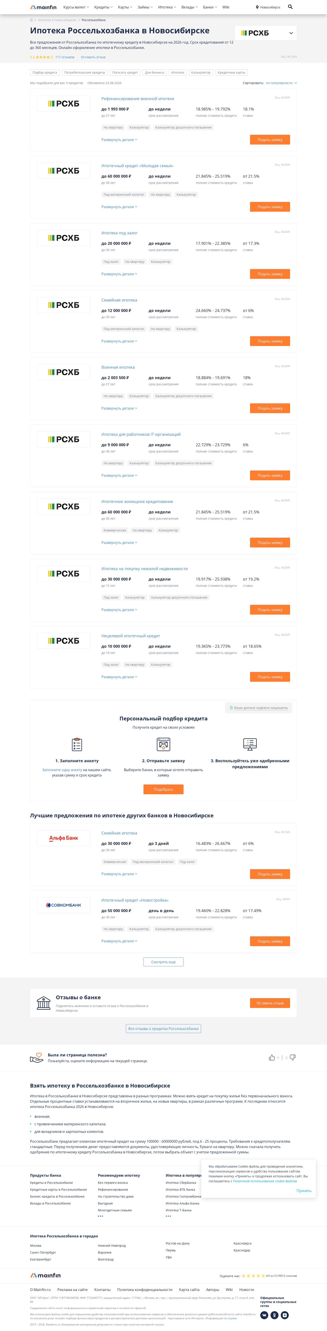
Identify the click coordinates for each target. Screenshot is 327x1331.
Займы (143, 7)
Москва (35, 1245)
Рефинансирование (113, 1189)
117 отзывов (64, 57)
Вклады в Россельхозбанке (50, 1203)
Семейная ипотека (119, 300)
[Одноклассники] (274, 1315)
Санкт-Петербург (43, 1252)
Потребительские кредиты (84, 72)
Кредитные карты (231, 72)
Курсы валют (74, 7)
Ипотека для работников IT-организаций (141, 434)
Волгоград (105, 1259)
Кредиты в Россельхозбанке (51, 1182)
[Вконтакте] (264, 1315)
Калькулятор (201, 72)
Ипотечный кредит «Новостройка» (135, 900)
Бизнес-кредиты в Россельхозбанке (57, 1196)
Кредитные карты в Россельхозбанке (58, 1189)
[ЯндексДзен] (285, 1315)
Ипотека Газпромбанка (183, 1196)
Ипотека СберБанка (181, 1182)
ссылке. (232, 1318)
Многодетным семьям (115, 1210)
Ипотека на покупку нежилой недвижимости (144, 568)
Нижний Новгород (112, 1245)
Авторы (212, 1289)
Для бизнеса (154, 72)
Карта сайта (189, 1289)
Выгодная (105, 1203)
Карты (123, 7)
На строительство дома (116, 1196)
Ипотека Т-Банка (179, 1210)
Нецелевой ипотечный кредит (130, 635)
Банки (208, 7)
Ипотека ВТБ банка (180, 1189)
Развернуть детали (117, 140)
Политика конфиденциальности (144, 1289)
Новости (246, 1289)
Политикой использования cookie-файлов (265, 1181)
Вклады (188, 7)
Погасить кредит (125, 72)
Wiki (225, 7)
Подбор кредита (44, 72)
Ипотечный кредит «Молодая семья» (137, 165)
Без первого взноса (113, 1182)
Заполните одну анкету (62, 769)
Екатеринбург (40, 1259)
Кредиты (101, 7)
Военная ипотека (118, 367)
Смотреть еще (163, 961)
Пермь (171, 1250)
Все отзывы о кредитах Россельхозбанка (163, 1028)
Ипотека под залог (119, 232)
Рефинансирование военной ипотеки (137, 98)
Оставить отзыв (93, 57)
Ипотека (165, 7)
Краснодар (242, 1250)
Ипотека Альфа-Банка (182, 1203)
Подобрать (163, 789)
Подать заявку (270, 139)
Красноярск (243, 1243)
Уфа (169, 1257)
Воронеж (104, 1252)
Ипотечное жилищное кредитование (137, 501)
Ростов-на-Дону (178, 1243)
